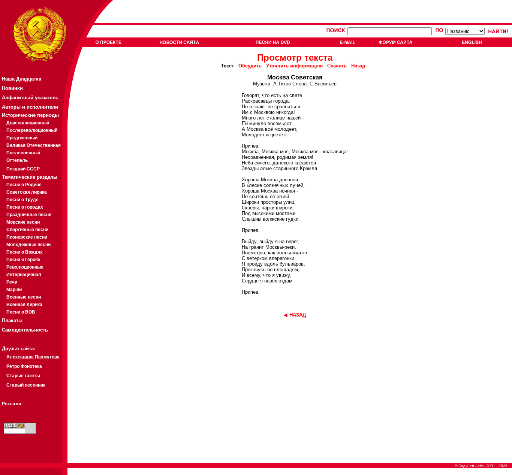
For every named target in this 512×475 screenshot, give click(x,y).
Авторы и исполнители (30, 107)
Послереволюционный (31, 130)
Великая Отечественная (33, 145)
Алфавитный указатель (30, 97)
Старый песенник (25, 385)
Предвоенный (21, 137)
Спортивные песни (27, 229)
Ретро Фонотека (24, 366)
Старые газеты (23, 375)
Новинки (12, 88)
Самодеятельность (25, 330)
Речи (11, 282)
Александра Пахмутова (33, 357)
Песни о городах (24, 207)
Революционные (24, 267)
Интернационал (23, 274)
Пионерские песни (26, 237)
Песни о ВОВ (20, 312)
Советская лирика (26, 192)
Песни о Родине (24, 184)
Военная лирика (24, 304)
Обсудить (250, 66)
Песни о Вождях (24, 252)
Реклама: (12, 403)
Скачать (337, 66)
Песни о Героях (23, 259)
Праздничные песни (28, 214)
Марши (14, 289)
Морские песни (23, 222)
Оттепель (17, 160)
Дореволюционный (27, 122)
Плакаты (12, 320)
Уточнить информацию (294, 66)
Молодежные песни (28, 244)
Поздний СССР (23, 169)
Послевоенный (23, 152)
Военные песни (23, 297)
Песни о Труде (22, 199)
